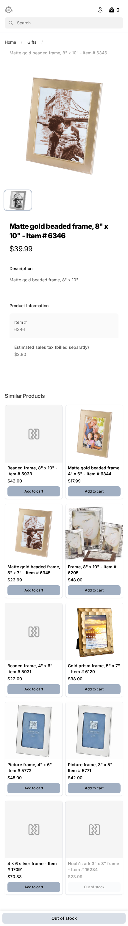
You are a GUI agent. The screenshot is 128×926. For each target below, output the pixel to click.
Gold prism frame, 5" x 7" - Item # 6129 (94, 668)
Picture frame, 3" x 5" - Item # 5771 (91, 767)
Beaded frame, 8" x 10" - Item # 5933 (32, 470)
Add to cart (42, 491)
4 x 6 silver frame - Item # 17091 (32, 866)
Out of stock (102, 886)
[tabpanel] (64, 124)
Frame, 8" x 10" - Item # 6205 (92, 569)
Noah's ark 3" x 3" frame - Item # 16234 (93, 866)
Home (10, 42)
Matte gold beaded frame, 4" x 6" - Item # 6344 (94, 470)
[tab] (18, 200)
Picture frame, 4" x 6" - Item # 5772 (31, 767)
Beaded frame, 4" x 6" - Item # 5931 (31, 668)
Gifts (32, 42)
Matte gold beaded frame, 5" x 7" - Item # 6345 (33, 569)
